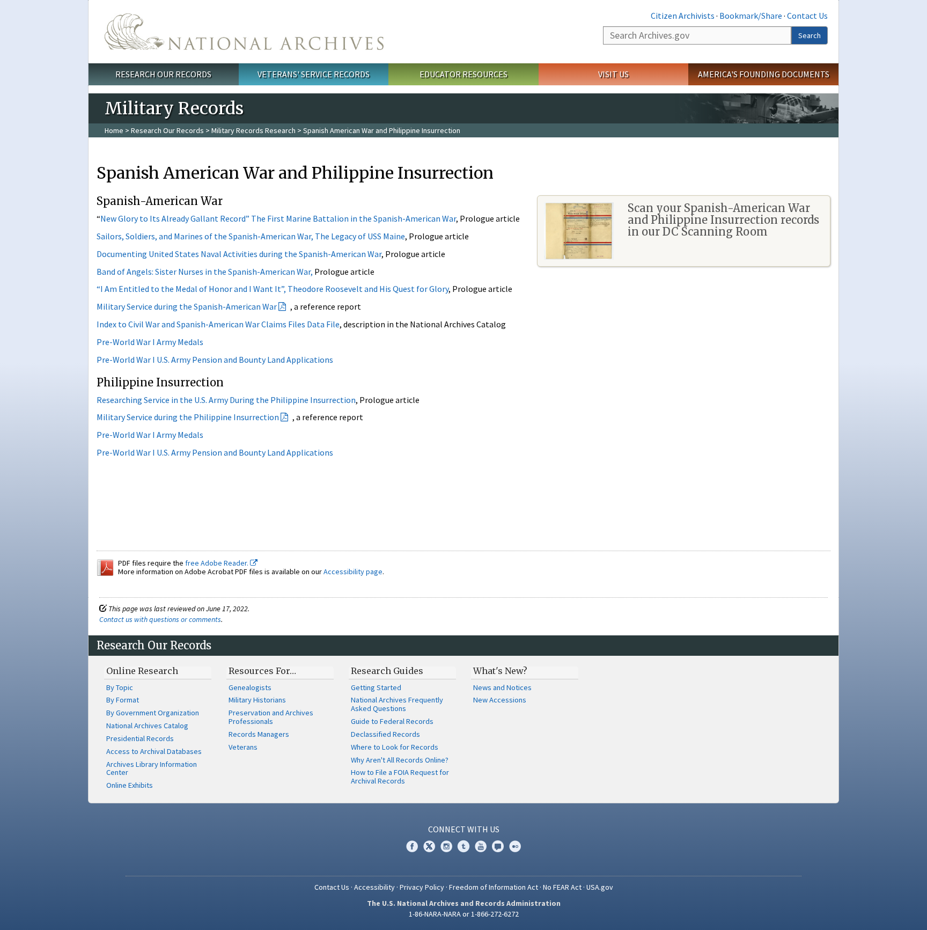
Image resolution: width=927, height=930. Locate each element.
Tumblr (463, 846)
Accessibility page (352, 571)
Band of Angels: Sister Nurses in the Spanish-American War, (205, 271)
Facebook (412, 846)
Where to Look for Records (394, 747)
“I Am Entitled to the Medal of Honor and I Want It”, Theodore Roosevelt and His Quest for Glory (272, 288)
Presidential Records (140, 738)
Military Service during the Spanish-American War (187, 306)
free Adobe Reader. (217, 563)
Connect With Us (463, 829)
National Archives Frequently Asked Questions (397, 704)
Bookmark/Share (750, 15)
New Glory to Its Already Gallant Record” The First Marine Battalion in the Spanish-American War (278, 218)
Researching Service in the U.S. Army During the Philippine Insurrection (226, 399)
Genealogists (250, 687)
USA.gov (599, 887)
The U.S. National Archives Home (244, 31)
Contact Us (807, 15)
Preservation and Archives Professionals (271, 717)
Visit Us (613, 74)
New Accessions (499, 700)
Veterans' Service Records (314, 74)
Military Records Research (253, 130)
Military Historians (257, 700)
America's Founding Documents (763, 74)
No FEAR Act (562, 887)
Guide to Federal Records (392, 721)
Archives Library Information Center (151, 768)
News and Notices (502, 687)
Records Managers (259, 734)
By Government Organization (152, 712)
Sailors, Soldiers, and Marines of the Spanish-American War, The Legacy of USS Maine (251, 236)
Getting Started (376, 687)
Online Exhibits (129, 785)
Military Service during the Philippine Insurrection (188, 417)
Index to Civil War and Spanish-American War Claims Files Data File (218, 324)
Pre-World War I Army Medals (151, 341)
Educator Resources (463, 74)
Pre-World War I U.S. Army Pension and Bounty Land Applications (215, 359)
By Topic (119, 687)
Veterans (243, 747)
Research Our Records (163, 74)
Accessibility (374, 887)
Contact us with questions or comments (160, 619)
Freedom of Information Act (493, 887)
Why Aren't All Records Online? (399, 760)
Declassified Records (385, 734)
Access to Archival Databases (154, 751)
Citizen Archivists (683, 15)
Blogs (497, 846)
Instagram (446, 846)
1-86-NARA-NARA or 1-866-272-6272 (464, 914)
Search (809, 35)
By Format (122, 700)
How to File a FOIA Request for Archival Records (400, 776)
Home (114, 130)
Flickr (515, 846)
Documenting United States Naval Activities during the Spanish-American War (239, 253)
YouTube (480, 846)
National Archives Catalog (147, 725)
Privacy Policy (422, 887)
